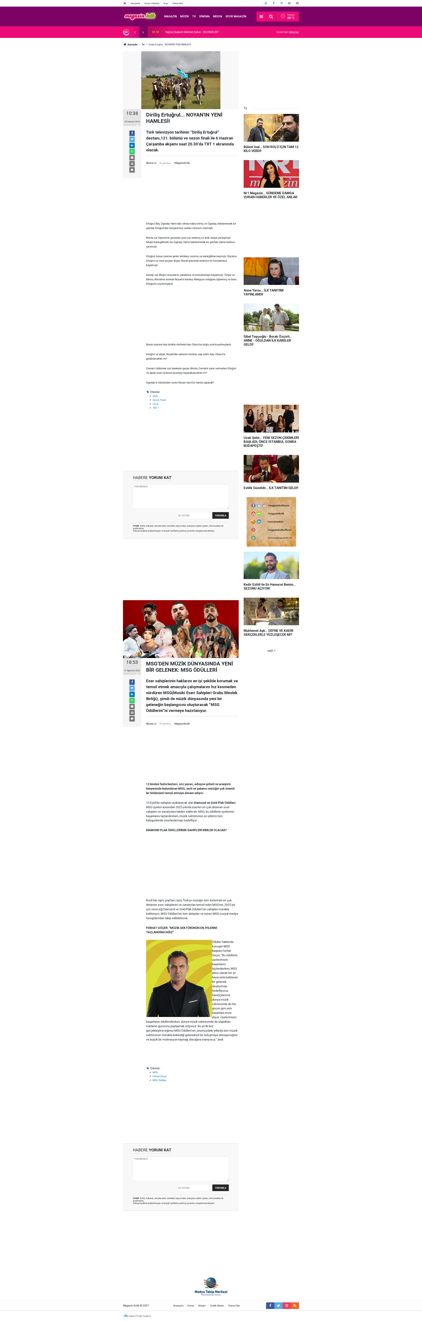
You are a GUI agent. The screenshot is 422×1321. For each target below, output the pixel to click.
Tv (194, 16)
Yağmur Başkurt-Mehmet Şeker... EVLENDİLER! (192, 32)
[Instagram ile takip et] (287, 1305)
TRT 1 (156, 407)
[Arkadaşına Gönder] (132, 157)
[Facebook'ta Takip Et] (274, 3)
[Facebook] (132, 133)
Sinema (204, 16)
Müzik (184, 16)
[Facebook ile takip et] (270, 1305)
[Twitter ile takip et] (278, 1305)
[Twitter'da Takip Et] (281, 3)
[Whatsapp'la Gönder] (132, 151)
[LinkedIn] (132, 145)
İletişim (202, 1305)
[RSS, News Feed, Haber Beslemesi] (295, 1305)
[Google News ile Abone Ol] (266, 3)
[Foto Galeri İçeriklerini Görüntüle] (297, 3)
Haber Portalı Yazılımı (140, 1316)
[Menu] (261, 17)
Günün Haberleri (151, 3)
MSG (155, 1072)
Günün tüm (287, 32)
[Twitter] (132, 139)
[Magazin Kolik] (140, 16)
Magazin (170, 16)
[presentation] (135, 32)
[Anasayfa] (125, 3)
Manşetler (135, 3)
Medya (217, 16)
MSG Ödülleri (159, 1080)
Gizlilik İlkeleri (217, 1305)
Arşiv (166, 3)
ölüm (155, 396)
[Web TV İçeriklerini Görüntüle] (289, 3)
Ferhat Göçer (160, 1076)
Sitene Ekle (177, 3)
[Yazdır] (132, 163)
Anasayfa (178, 1305)
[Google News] (165, 163)
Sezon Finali (159, 400)
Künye (191, 1305)
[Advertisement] (192, 193)
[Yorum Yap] (132, 169)
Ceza (155, 403)
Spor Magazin (236, 16)
